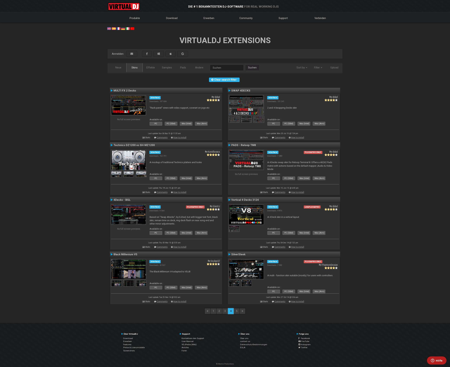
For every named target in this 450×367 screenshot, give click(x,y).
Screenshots (129, 350)
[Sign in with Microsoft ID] (158, 54)
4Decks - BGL (122, 199)
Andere (199, 67)
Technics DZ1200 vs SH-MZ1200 (134, 145)
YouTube (305, 341)
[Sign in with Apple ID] (170, 54)
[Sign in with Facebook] (147, 54)
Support (283, 18)
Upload (334, 67)
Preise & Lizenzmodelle (134, 347)
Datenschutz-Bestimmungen (253, 344)
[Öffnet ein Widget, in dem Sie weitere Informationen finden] (436, 360)
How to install (179, 137)
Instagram (305, 344)
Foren (184, 350)
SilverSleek (238, 254)
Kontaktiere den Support (193, 338)
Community (246, 18)
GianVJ (216, 206)
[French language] (118, 28)
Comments (162, 137)
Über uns (244, 338)
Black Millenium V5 (125, 254)
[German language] (123, 28)
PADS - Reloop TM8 (243, 145)
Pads (183, 67)
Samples (167, 67)
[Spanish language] (114, 28)
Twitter (303, 347)
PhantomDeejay (330, 265)
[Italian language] (128, 28)
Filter (317, 67)
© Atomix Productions (225, 364)
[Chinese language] (132, 28)
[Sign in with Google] (182, 54)
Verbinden (320, 18)
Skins (134, 67)
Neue (118, 67)
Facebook (304, 338)
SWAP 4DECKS (240, 90)
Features (127, 344)
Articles (185, 347)
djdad (217, 97)
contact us (245, 341)
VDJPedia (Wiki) (189, 344)
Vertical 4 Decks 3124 (245, 199)
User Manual (188, 341)
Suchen (252, 67)
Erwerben (209, 18)
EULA (242, 347)
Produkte (135, 18)
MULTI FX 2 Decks (125, 90)
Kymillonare (214, 151)
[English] (109, 28)
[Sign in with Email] (131, 54)
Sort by (301, 67)
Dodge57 (215, 261)
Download (172, 18)
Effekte (150, 67)
